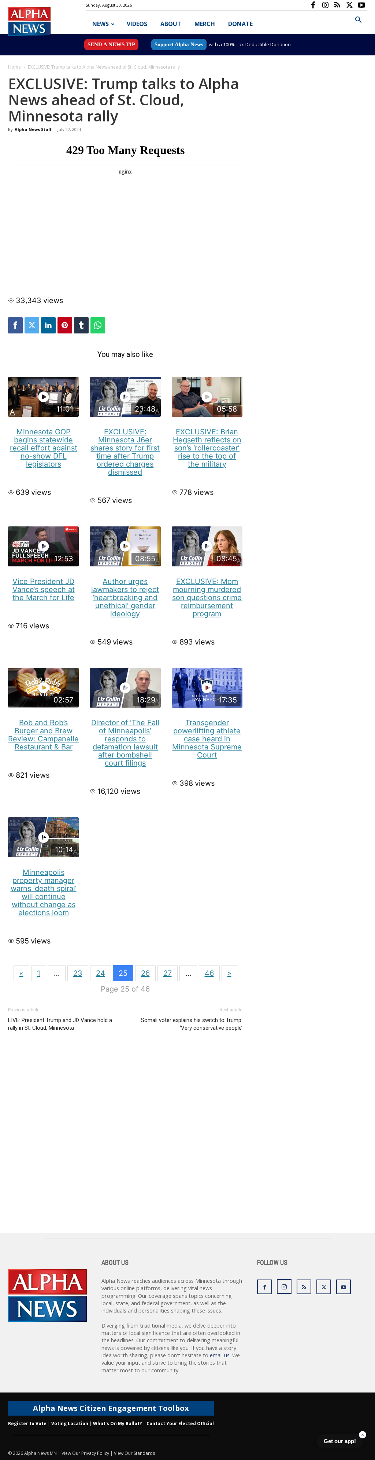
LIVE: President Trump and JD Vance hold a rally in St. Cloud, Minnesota (60, 1024)
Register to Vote (27, 1423)
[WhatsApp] (97, 325)
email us (220, 1355)
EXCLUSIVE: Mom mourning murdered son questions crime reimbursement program (207, 597)
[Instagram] (325, 5)
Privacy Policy (95, 1453)
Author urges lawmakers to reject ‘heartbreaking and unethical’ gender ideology (125, 597)
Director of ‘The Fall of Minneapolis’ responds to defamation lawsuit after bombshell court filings (125, 742)
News (100, 24)
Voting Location (69, 1423)
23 (77, 973)
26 (145, 973)
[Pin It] (64, 325)
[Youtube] (361, 5)
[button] (358, 20)
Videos (137, 24)
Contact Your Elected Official (180, 1423)
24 (100, 973)
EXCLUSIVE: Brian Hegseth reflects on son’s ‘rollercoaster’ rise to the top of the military (207, 447)
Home (14, 67)
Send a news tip (111, 44)
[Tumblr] (81, 325)
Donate (240, 24)
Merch (204, 24)
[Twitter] (32, 325)
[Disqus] (125, 1139)
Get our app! (340, 1441)
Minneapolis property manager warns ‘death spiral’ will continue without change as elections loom (44, 892)
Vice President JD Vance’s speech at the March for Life (43, 589)
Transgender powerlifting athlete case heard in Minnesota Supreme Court (207, 738)
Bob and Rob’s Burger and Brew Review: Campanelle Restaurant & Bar (43, 734)
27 (167, 973)
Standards (144, 1453)
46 (209, 973)
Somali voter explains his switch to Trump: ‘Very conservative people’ (191, 1024)
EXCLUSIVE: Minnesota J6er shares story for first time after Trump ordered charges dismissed (125, 452)
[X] (349, 5)
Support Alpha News (179, 44)
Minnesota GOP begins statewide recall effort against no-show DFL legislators (43, 447)
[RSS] (337, 5)
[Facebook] (313, 5)
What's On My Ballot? (117, 1423)
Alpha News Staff (33, 129)
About (170, 24)
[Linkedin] (48, 325)
